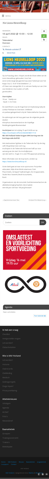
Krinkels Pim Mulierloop (37, 200)
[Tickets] (44, 36)
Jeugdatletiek (41, 462)
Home (3, 462)
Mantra (31, 473)
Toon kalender (39, 316)
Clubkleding (7, 373)
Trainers (6, 442)
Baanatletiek (30, 462)
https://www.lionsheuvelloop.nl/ (14, 162)
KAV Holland (11, 5)
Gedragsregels (8, 382)
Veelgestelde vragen (11, 338)
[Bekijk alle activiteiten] (44, 31)
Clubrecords (7, 368)
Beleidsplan (7, 446)
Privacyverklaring (9, 390)
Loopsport (5, 464)
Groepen (6, 433)
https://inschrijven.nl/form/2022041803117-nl (19, 133)
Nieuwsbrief (7, 420)
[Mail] (46, 5)
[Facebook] (38, 5)
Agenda (5, 407)
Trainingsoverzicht (10, 438)
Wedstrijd (11, 53)
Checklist (6, 334)
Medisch (6, 377)
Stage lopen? (8, 386)
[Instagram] (42, 5)
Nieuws (21, 462)
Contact (13, 464)
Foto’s (5, 416)
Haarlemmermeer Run (11, 200)
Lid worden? (7, 343)
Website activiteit (12, 49)
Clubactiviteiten (9, 347)
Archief (5, 412)
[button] (43, 39)
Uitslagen (6, 403)
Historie (5, 364)
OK (42, 222)
